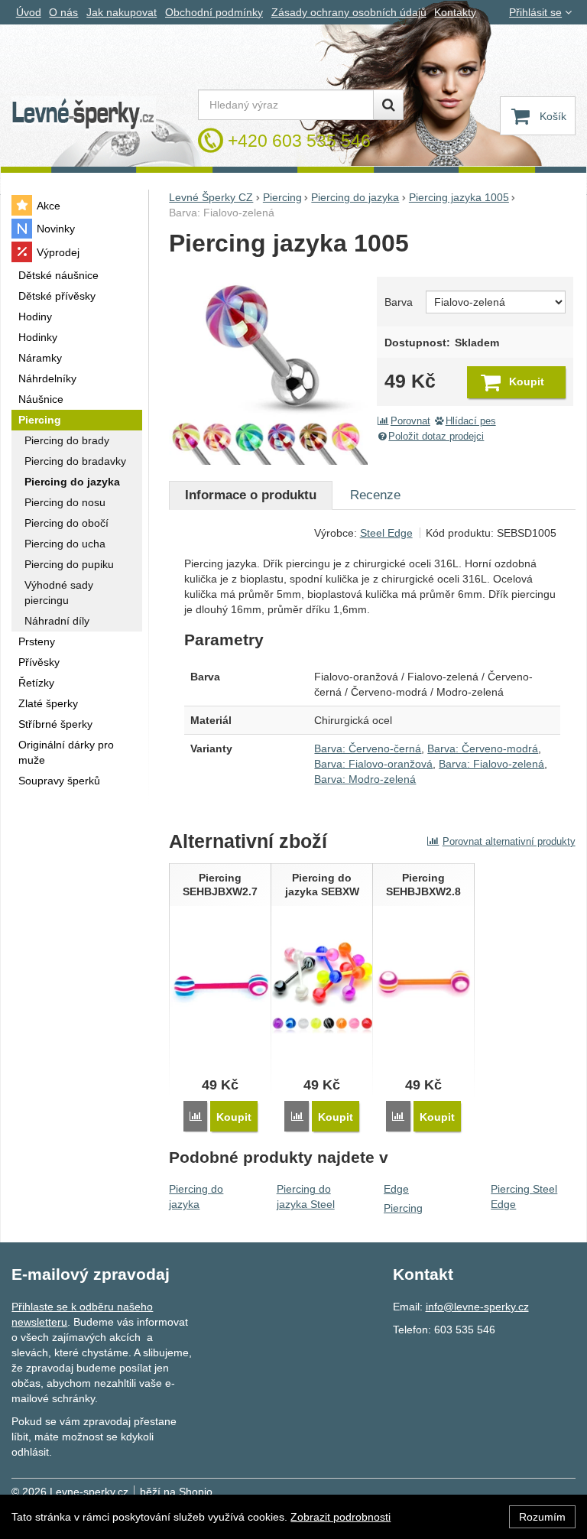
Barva (398, 302)
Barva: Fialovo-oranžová (373, 764)
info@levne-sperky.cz (477, 1306)
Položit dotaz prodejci (436, 436)
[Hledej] (388, 104)
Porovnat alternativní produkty (509, 841)
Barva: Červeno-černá (367, 748)
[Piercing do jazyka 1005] (268, 365)
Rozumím (542, 1517)
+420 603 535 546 (299, 140)
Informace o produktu (250, 495)
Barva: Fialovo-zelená (491, 764)
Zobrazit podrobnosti (340, 1517)
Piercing (403, 1208)
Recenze (375, 495)
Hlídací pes (471, 421)
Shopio (195, 1491)
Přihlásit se (535, 12)
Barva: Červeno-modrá (482, 748)
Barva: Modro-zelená (365, 779)
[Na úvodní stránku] (83, 114)
